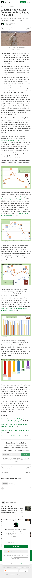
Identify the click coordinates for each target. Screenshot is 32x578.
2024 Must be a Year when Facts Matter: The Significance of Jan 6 (12, 507)
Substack (8, 574)
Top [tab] (3, 502)
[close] (27, 523)
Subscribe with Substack (17, 552)
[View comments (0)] (6, 28)
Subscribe (23, 2)
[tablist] (8, 483)
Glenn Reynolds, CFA (10, 23)
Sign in (28, 2)
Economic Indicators (7, 7)
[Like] (2, 28)
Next (27, 472)
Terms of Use (24, 555)
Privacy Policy (17, 558)
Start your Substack (12, 571)
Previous (6, 472)
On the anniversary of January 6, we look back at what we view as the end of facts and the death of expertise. (12, 511)
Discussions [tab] (13, 502)
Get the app (24, 571)
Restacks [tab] (11, 483)
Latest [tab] (7, 502)
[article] (16, 511)
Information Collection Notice (21, 557)
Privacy (15, 567)
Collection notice (26, 567)
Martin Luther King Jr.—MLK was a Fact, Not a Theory (12, 520)
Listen (28, 24)
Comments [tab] (5, 483)
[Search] (29, 502)
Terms (19, 567)
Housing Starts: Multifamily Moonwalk (13, 436)
